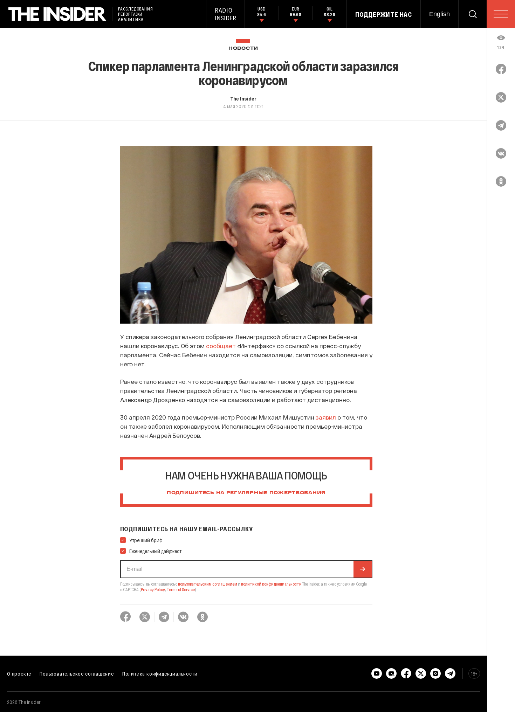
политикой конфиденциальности (271, 583)
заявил (326, 417)
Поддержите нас (383, 14)
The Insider (243, 98)
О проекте (19, 673)
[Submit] (362, 569)
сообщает (221, 345)
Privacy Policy (153, 589)
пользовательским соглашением (207, 583)
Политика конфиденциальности (160, 673)
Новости (243, 48)
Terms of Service (181, 589)
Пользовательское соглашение (77, 673)
